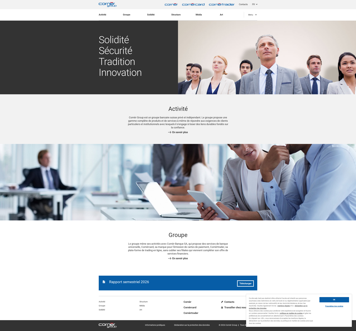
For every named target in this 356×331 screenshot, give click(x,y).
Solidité (102, 310)
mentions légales (283, 306)
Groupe (102, 306)
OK (334, 300)
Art (140, 310)
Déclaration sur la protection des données (192, 325)
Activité (102, 302)
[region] (299, 310)
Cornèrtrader (191, 313)
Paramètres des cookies (334, 306)
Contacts (243, 4)
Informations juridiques (155, 325)
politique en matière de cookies (291, 313)
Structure (143, 302)
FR (253, 4)
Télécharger (245, 283)
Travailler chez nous (235, 307)
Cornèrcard (190, 307)
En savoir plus (180, 132)
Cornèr (187, 302)
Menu (250, 15)
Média (142, 306)
